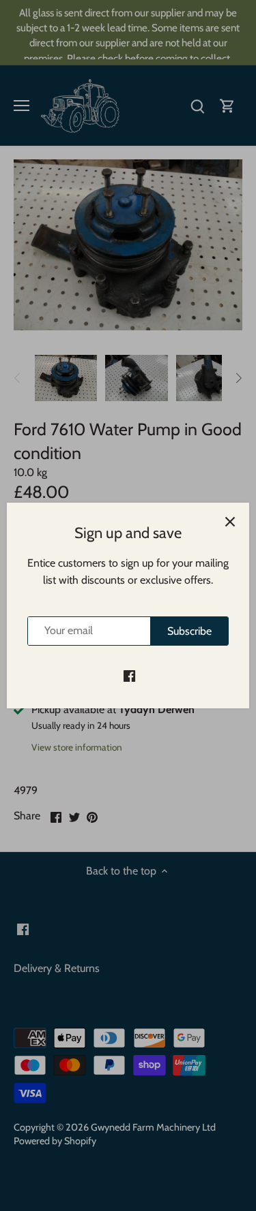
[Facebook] (129, 674)
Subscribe (189, 631)
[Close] (230, 522)
